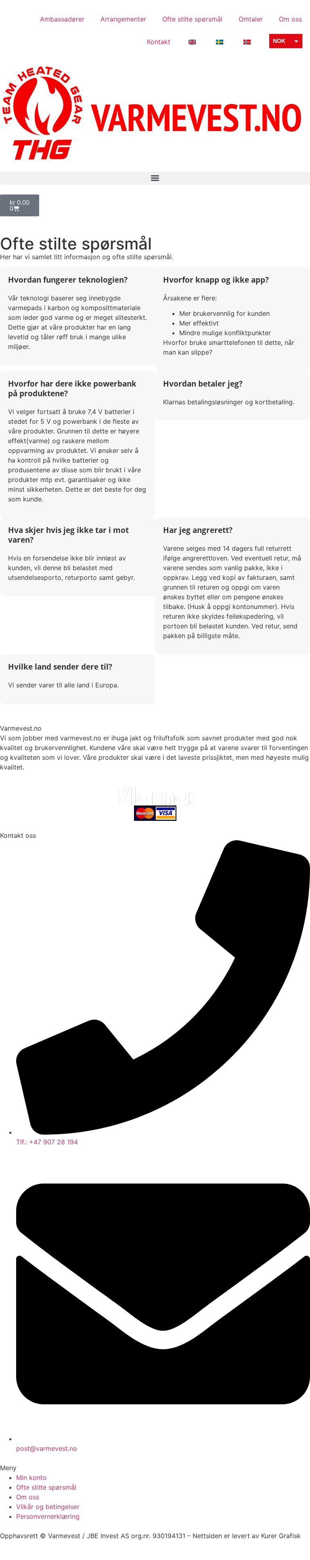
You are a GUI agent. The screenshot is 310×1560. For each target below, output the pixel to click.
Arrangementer (123, 19)
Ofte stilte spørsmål (192, 19)
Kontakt (158, 42)
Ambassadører (62, 19)
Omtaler (251, 19)
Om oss (290, 19)
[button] (155, 178)
